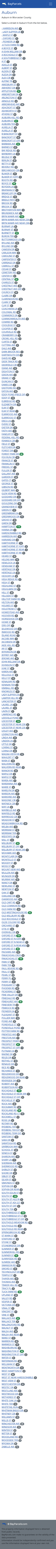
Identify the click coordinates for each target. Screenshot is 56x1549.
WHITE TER (9, 1403)
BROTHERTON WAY (13, 209)
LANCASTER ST (11, 701)
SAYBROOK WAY (11, 1146)
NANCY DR (9, 882)
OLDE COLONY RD (13, 922)
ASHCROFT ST (10, 107)
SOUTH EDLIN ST (11, 1192)
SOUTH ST (9, 1196)
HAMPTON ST (11, 526)
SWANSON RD (10, 1265)
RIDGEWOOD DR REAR (14, 1077)
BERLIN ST (8, 160)
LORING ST (9, 747)
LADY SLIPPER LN (12, 694)
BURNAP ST (9, 229)
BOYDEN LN (9, 186)
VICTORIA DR (10, 1304)
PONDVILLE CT (10, 1024)
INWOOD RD (10, 632)
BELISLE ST (8, 157)
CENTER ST (8, 275)
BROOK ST (9, 206)
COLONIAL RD (10, 312)
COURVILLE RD (10, 331)
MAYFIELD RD (10, 813)
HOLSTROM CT (10, 608)
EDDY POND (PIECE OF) (15, 394)
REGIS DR (8, 1057)
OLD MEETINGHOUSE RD (16, 912)
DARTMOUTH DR (12, 354)
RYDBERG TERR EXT (13, 1133)
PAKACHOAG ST (12, 958)
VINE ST (7, 1314)
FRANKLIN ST (10, 463)
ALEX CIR (7, 77)
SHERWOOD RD (11, 1166)
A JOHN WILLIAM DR (13, 51)
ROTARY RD (9, 1123)
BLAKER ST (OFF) (11, 176)
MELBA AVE (9, 826)
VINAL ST (7, 1308)
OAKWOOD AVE (11, 899)
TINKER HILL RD (11, 1285)
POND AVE (8, 1021)
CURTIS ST (9, 341)
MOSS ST (7, 866)
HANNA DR (8, 529)
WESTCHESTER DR (13, 1384)
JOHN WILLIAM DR (13, 661)
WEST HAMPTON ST (13, 1370)
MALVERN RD (10, 763)
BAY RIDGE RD (10, 150)
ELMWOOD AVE (11, 414)
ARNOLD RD (9, 101)
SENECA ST (8, 1153)
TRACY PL (8, 1288)
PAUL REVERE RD (11, 968)
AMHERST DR (10, 87)
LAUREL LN (9, 704)
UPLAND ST (9, 1294)
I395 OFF (7, 625)
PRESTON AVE (10, 1037)
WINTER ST (8, 1430)
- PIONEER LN (10, 41)
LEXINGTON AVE (12, 734)
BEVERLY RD (9, 166)
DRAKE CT (8, 378)
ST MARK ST (9, 1235)
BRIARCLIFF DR (11, 193)
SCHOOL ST (9, 1149)
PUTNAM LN (9, 1050)
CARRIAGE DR (10, 262)
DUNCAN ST (9, 381)
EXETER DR (9, 427)
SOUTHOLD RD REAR (14, 1229)
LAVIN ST (7, 711)
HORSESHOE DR (12, 618)
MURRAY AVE (10, 879)
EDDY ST (8, 397)
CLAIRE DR (8, 295)
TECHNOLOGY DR (12, 1271)
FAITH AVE (8, 430)
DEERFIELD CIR (11, 364)
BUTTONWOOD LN (13, 239)
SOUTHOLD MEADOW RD (16, 1222)
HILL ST (7, 592)
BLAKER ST (9, 173)
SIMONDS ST (10, 1182)
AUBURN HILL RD (12, 117)
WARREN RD (10, 1341)
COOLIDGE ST (10, 325)
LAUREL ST (9, 707)
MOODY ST (9, 862)
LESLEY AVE (9, 730)
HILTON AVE (9, 602)
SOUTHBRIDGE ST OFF (14, 1219)
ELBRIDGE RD (10, 401)
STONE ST (8, 1242)
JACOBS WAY (9, 638)
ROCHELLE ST (10, 1100)
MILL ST (7, 839)
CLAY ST (7, 305)
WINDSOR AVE (11, 1426)
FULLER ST (8, 470)
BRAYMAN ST (9, 190)
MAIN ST (8, 760)
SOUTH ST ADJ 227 (12, 1202)
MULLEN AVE (9, 872)
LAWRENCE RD (10, 714)
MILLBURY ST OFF (12, 846)
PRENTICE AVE (10, 1034)
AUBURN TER (10, 124)
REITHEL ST (9, 1060)
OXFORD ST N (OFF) (13, 938)
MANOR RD (9, 770)
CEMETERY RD (11, 272)
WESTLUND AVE (11, 1390)
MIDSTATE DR (10, 836)
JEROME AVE (10, 658)
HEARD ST (8, 556)
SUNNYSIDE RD (11, 1258)
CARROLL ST (10, 265)
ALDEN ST (8, 71)
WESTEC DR (9, 1387)
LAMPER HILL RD (11, 698)
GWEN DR (8, 523)
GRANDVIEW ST (11, 506)
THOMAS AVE (10, 1281)
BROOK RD (8, 203)
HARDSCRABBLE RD (13, 533)
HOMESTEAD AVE (12, 612)
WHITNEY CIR (10, 1413)
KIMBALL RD (10, 688)
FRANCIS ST (9, 460)
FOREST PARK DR (12, 453)
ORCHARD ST (10, 925)
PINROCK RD (10, 1008)
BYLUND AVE (10, 242)
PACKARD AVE (10, 951)
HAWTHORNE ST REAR (14, 549)
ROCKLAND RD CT (12, 1113)
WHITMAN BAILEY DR (14, 1410)
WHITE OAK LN (10, 1400)
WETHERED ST (10, 1397)
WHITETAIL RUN (11, 1407)
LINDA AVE (9, 737)
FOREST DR (9, 450)
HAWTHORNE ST (12, 543)
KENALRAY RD (10, 681)
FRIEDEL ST (8, 467)
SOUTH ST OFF (10, 1205)
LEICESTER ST (11, 721)
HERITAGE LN (10, 572)
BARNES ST (9, 147)
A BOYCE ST (9, 48)
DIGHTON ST (9, 371)
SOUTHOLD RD (11, 1225)
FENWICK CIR (10, 440)
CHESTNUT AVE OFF (13, 288)
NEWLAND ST (10, 885)
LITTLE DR (8, 744)
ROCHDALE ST (11, 1090)
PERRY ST (8, 981)
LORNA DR (9, 750)
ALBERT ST (9, 68)
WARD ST (8, 1337)
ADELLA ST (9, 64)
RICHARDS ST (10, 1070)
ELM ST (7, 407)
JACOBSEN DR (10, 641)
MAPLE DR (8, 773)
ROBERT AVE (9, 1083)
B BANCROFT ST (11, 133)
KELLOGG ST (9, 674)
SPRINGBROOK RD (13, 1232)
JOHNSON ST (9, 665)
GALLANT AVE (10, 473)
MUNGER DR (9, 876)
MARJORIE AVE (10, 796)
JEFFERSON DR (10, 651)
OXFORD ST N (11, 935)
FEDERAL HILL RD (12, 437)
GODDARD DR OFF (12, 500)
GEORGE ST (9, 483)
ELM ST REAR (9, 411)
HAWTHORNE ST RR (13, 552)
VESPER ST (8, 1301)
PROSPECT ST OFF (12, 1047)
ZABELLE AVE (10, 1446)
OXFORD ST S (10, 948)
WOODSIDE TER (11, 1440)
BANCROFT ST (10, 137)
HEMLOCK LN (10, 562)
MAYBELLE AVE (10, 810)
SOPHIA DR (9, 1186)
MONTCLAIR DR (11, 856)
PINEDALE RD (10, 998)
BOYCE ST (8, 183)
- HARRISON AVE (11, 28)
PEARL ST (8, 975)
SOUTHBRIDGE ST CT (14, 1215)
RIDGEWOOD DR (12, 1074)
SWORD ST (9, 1268)
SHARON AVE (10, 1156)
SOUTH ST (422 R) (12, 1199)
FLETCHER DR (10, 447)
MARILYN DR (10, 790)
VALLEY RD (8, 1298)
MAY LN (7, 806)
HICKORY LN (9, 576)
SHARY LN (8, 1159)
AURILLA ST (9, 130)
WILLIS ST (8, 1420)
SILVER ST (8, 1179)
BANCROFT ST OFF (12, 140)
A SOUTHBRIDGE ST (13, 58)
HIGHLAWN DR (10, 589)
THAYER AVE (9, 1278)
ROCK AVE (8, 1103)
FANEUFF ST (9, 434)
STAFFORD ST (10, 1238)
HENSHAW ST (10, 566)
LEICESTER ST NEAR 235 (15, 727)
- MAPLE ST (8, 35)
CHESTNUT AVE (11, 285)
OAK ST (7, 892)
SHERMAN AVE (11, 1163)
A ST (5, 61)
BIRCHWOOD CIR (12, 170)
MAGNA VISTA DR (12, 754)
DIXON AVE (8, 374)
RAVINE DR (8, 1054)
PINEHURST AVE (11, 1001)
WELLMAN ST (10, 1364)
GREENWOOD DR (12, 516)
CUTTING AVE (10, 345)
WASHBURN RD (11, 1347)
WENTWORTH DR (12, 1367)
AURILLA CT (9, 127)
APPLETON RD (11, 91)
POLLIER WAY (10, 1017)
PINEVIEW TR (10, 1004)
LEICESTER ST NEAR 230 (15, 724)
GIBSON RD (9, 486)
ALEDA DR (8, 74)
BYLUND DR (9, 246)
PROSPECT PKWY (12, 1041)
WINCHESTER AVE (12, 1423)
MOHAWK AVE (10, 852)
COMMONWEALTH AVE (15, 318)
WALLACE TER (10, 1321)
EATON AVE (9, 391)
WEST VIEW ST (10, 1380)
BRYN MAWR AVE (12, 216)
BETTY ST (7, 163)
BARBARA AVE (10, 143)
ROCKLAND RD (11, 1110)
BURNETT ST (10, 232)
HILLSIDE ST (9, 595)
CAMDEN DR (10, 249)
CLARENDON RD (12, 298)
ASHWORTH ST (10, 110)
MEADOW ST (10, 819)
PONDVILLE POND (12, 1027)
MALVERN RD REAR (13, 767)
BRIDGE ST (9, 196)
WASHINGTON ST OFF (14, 1354)
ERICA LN (7, 420)
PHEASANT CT (10, 984)
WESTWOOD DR (12, 1393)
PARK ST (7, 961)
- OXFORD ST (9, 38)
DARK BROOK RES (12, 351)
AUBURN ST (9, 120)
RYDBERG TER (10, 1126)
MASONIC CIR (10, 800)
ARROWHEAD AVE (12, 104)
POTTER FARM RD (12, 1031)
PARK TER (8, 965)
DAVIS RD (8, 358)
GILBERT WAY (10, 490)
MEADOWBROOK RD (14, 823)
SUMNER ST (9, 1255)
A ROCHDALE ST (11, 54)
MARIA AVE (8, 780)
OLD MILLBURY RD (12, 915)
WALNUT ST (9, 1327)
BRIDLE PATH (10, 199)
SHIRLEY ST (9, 1169)
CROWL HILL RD (11, 338)
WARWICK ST (10, 1344)
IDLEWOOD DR (11, 628)
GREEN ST (8, 510)
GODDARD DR (11, 496)
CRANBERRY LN (11, 335)
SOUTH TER (9, 1209)
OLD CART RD (10, 902)
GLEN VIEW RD (11, 493)
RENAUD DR (9, 1064)
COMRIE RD (9, 321)
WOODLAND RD (12, 1436)
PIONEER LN (10, 1011)
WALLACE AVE (10, 1318)
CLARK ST (8, 302)
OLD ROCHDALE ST (13, 918)
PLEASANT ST (10, 1014)
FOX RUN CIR (10, 457)
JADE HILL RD (10, 645)
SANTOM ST (9, 1136)
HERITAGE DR (10, 569)
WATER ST (8, 1357)
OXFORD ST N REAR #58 (15, 945)
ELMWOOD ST (11, 417)
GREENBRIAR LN (11, 513)
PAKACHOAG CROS (13, 955)
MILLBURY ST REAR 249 (15, 849)
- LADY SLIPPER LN (12, 31)
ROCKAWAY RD (11, 1107)
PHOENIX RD (10, 988)
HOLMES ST (9, 605)
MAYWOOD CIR (11, 816)
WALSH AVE (9, 1331)
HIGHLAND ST (10, 585)
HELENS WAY (10, 559)
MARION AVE (10, 793)
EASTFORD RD (11, 387)
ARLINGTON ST (11, 97)
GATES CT (8, 480)
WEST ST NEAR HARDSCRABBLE (19, 1377)
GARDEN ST (9, 477)
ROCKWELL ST (10, 1116)
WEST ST (8, 1374)
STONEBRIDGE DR (12, 1245)
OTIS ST (7, 928)
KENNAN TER (9, 684)
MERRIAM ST (10, 829)
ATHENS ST (8, 114)
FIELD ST (8, 444)
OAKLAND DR (10, 895)
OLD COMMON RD (13, 905)
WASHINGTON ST (12, 1351)
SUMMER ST (9, 1248)
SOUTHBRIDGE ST (13, 1212)
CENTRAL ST (9, 279)
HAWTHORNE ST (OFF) (14, 546)
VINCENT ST (9, 1311)
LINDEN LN (8, 740)
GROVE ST (8, 519)
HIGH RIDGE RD (11, 579)
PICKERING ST (10, 991)
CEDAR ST (8, 269)
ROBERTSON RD (12, 1087)
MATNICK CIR (10, 803)
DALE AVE (8, 348)
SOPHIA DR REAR (12, 1189)
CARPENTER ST (10, 259)
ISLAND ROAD (10, 635)
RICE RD (7, 1067)
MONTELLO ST (10, 859)
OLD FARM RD (11, 909)
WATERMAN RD (11, 1360)
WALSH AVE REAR (12, 1334)
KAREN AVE (8, 671)
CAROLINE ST (10, 255)
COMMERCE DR (11, 315)
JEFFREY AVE (9, 655)
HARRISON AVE (11, 536)
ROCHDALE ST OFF (12, 1097)
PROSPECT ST (10, 1044)
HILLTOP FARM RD (13, 599)
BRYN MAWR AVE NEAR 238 (17, 223)
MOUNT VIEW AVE (13, 869)
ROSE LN (7, 1120)
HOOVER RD (9, 615)
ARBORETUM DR (11, 94)
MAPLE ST (8, 777)
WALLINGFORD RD (12, 1324)
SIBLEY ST (8, 1176)
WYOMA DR (9, 1443)
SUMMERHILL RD (12, 1252)
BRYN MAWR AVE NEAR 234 (17, 219)
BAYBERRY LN (10, 153)
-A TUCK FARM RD (12, 44)
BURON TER (9, 236)
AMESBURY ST (10, 84)
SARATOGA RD (11, 1143)
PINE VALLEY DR (11, 994)
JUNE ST (7, 668)
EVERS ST (8, 424)
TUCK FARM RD (11, 1291)
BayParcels (14, 4)
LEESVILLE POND (11, 717)
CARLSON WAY (10, 252)
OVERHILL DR (10, 932)
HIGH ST (7, 582)
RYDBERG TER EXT (12, 1130)
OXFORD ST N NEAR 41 (14, 942)
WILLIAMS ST (10, 1416)
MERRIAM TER (10, 833)
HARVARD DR (10, 539)
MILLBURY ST (10, 843)
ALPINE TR (9, 81)
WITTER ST (8, 1433)
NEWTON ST (10, 889)
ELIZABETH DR (11, 404)
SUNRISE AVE (10, 1262)
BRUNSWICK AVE (11, 213)
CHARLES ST (9, 282)
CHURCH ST (9, 292)
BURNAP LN (9, 226)
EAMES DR (8, 384)
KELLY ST (8, 678)
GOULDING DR (11, 503)
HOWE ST (8, 622)
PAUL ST (7, 971)
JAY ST (6, 648)
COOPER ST (9, 328)
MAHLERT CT (9, 757)
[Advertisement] (28, 1480)
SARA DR (7, 1140)
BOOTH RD (8, 180)
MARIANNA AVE (11, 783)
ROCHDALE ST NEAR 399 (15, 1093)
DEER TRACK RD (11, 361)
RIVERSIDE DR (10, 1080)
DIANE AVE (9, 368)
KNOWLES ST (10, 691)
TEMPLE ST (8, 1275)
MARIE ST (8, 787)
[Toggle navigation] (50, 4)
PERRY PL (8, 978)
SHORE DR (9, 1173)
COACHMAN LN (11, 308)
